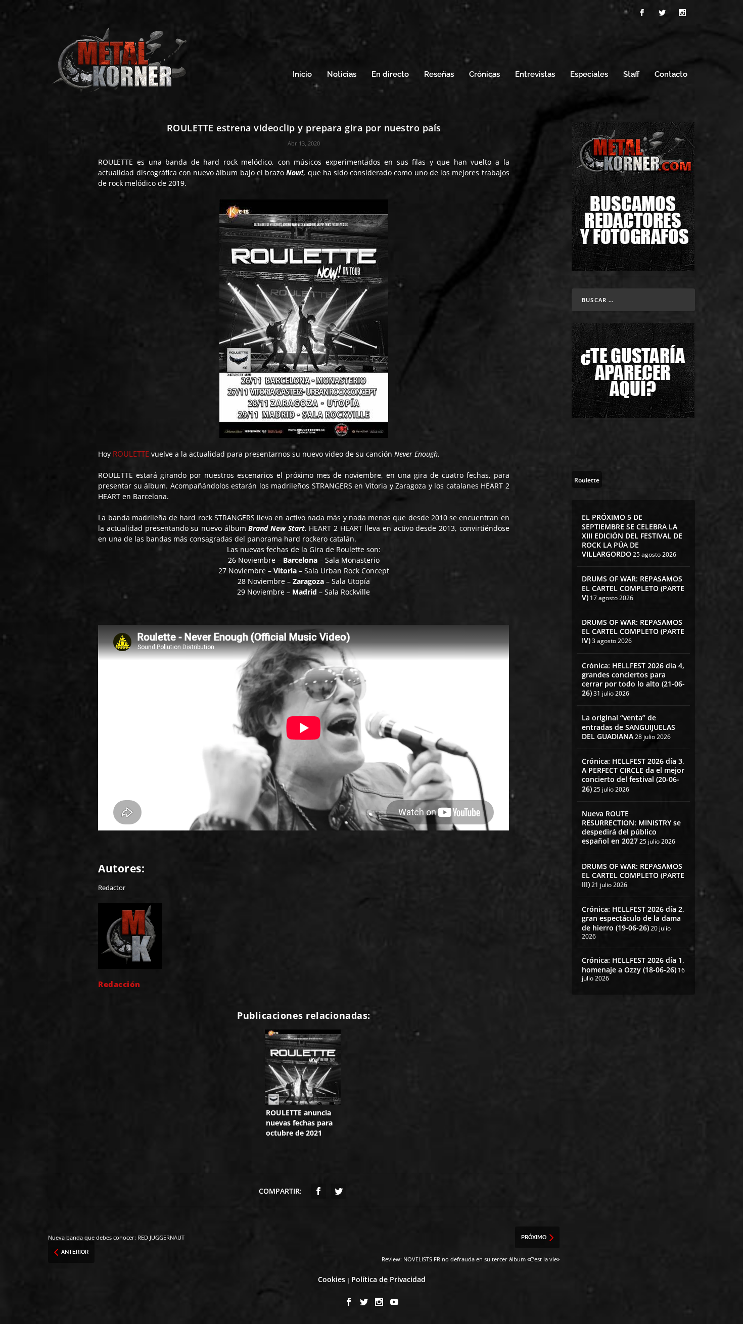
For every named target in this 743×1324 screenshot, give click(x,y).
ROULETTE (131, 454)
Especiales (589, 74)
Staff (631, 74)
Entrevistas (535, 74)
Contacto (671, 74)
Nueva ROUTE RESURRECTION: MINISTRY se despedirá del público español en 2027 (631, 827)
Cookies (331, 1279)
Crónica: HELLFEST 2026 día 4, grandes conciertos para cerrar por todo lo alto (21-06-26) (633, 679)
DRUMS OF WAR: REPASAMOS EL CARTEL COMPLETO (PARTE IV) (633, 631)
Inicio (302, 74)
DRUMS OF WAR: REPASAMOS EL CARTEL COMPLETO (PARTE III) (633, 875)
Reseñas (439, 74)
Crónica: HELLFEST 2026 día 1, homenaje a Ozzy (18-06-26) (633, 964)
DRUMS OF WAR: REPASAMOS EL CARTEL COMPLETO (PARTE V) (633, 588)
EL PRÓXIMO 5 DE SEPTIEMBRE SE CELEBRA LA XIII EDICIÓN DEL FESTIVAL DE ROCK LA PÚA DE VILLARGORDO (632, 535)
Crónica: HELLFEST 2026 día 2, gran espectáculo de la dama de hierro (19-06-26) (633, 918)
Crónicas (484, 74)
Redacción (119, 984)
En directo (390, 74)
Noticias (341, 74)
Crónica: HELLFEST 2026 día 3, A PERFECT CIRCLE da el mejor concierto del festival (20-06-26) (633, 775)
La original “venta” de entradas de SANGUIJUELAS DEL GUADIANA (628, 727)
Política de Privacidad (388, 1279)
